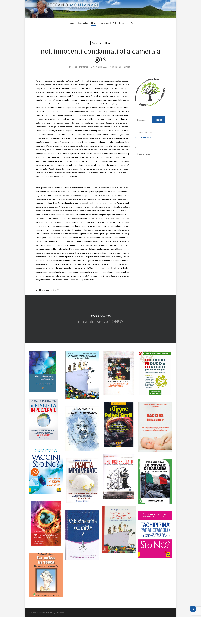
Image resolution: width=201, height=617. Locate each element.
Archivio (96, 42)
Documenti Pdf (107, 23)
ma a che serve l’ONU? (100, 319)
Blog (93, 23)
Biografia (83, 23)
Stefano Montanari (80, 67)
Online (143, 137)
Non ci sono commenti (120, 67)
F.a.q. (122, 23)
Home (72, 23)
